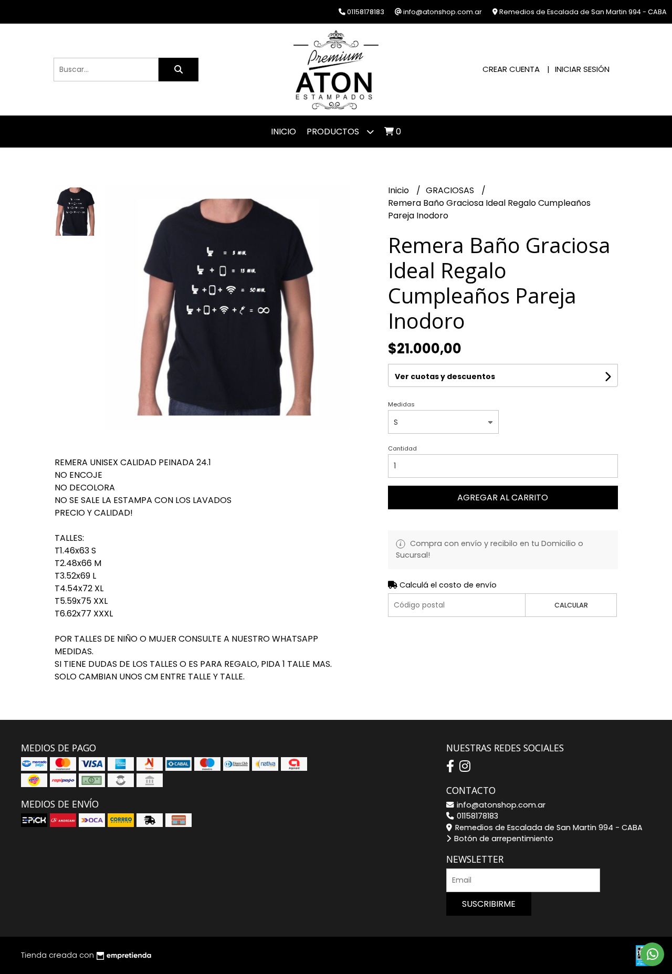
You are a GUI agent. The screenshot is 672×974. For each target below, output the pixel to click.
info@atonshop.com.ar (500, 805)
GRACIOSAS (451, 190)
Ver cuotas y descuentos (445, 376)
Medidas (401, 404)
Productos (334, 131)
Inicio (283, 131)
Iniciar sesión (582, 69)
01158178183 (476, 816)
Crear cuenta (511, 69)
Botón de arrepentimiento (502, 838)
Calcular (571, 605)
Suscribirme (489, 904)
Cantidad (402, 448)
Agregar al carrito (502, 497)
